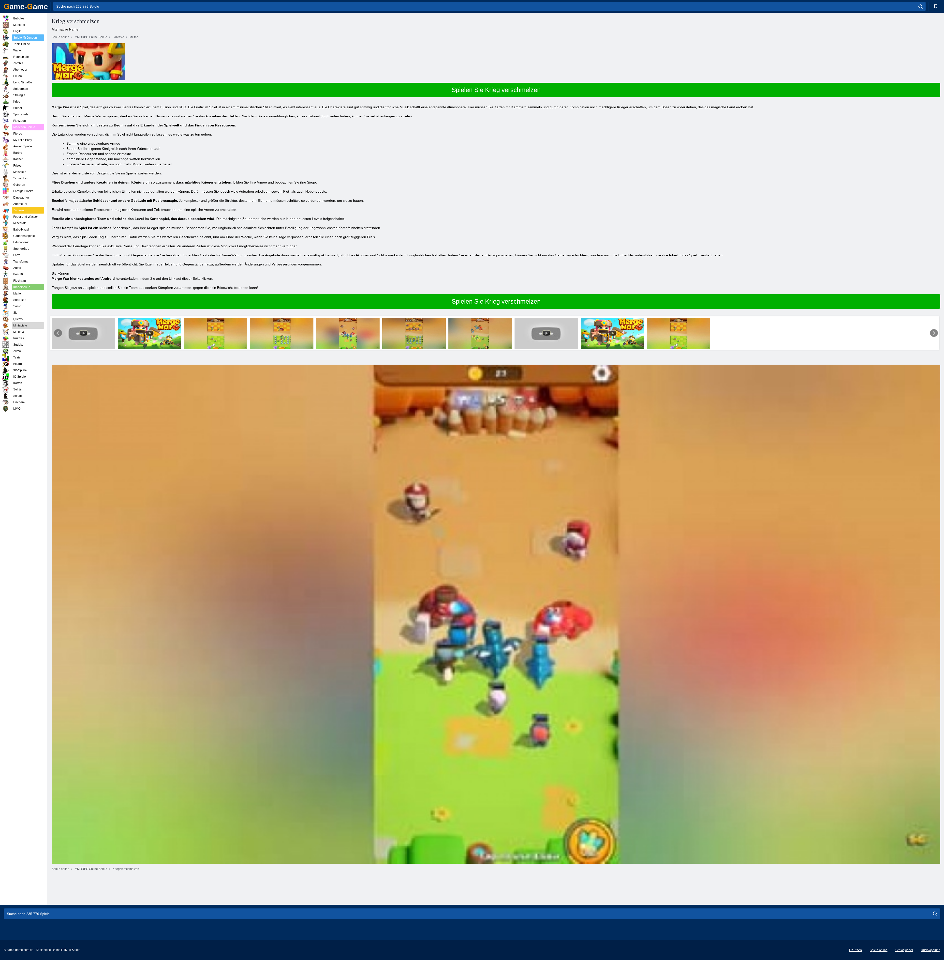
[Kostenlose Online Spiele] (26, 6)
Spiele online (878, 950)
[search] (920, 6)
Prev (58, 333)
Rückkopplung (930, 950)
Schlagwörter (904, 950)
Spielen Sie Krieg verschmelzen (496, 89)
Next (934, 333)
